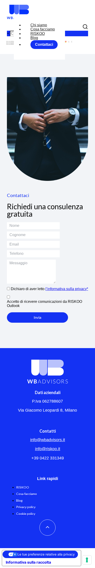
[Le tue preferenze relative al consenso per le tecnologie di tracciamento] (87, 560)
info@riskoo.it (47, 449)
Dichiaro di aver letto (49, 289)
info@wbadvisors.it (47, 439)
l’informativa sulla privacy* (66, 289)
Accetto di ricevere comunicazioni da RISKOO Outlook (44, 304)
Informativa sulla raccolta (28, 562)
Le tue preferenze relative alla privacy (46, 554)
